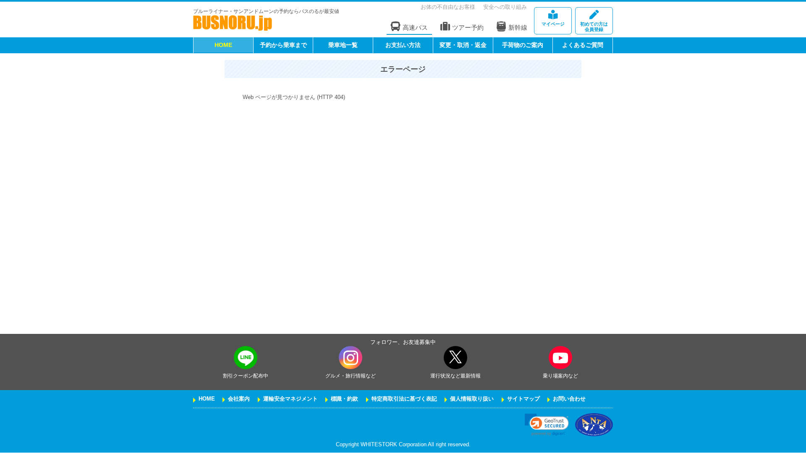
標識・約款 (344, 399)
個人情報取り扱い (472, 399)
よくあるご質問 (582, 45)
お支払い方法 (403, 45)
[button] (547, 424)
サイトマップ (523, 399)
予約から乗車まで (283, 45)
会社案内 (239, 399)
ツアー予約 (468, 27)
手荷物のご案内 (522, 45)
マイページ (553, 23)
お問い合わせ (569, 399)
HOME (223, 45)
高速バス (415, 27)
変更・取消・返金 (463, 45)
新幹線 (517, 27)
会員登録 (594, 26)
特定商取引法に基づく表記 (404, 399)
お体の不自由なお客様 (448, 7)
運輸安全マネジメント (290, 399)
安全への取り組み (505, 7)
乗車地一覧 (343, 45)
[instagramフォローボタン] (350, 357)
